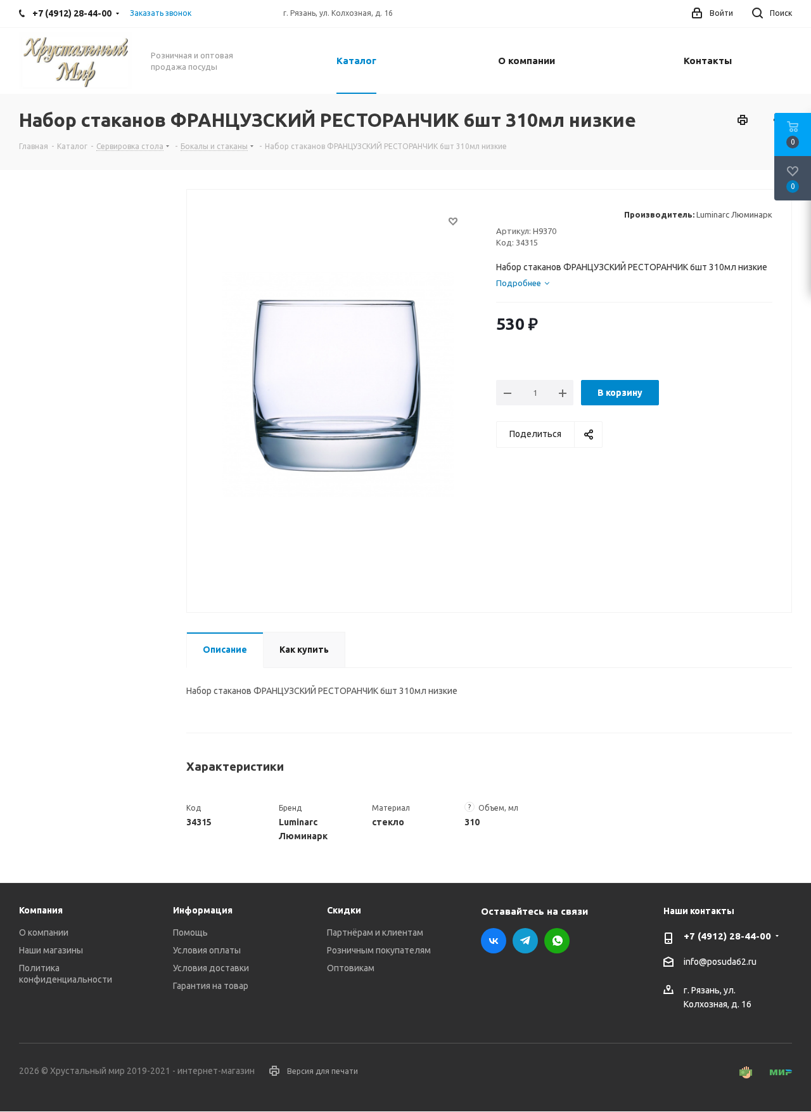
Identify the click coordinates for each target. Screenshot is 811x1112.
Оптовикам (350, 968)
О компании (43, 932)
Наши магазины (51, 950)
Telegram (525, 940)
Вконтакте (493, 940)
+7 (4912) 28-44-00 (727, 936)
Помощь (190, 932)
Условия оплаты (207, 950)
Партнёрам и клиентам (375, 932)
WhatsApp (557, 940)
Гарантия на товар (210, 986)
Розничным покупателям (379, 950)
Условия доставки (211, 968)
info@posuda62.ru (720, 962)
